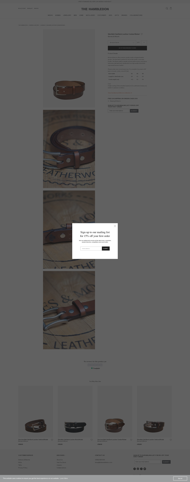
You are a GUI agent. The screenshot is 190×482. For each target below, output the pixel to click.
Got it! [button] (180, 478)
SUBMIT (105, 248)
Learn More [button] (64, 478)
